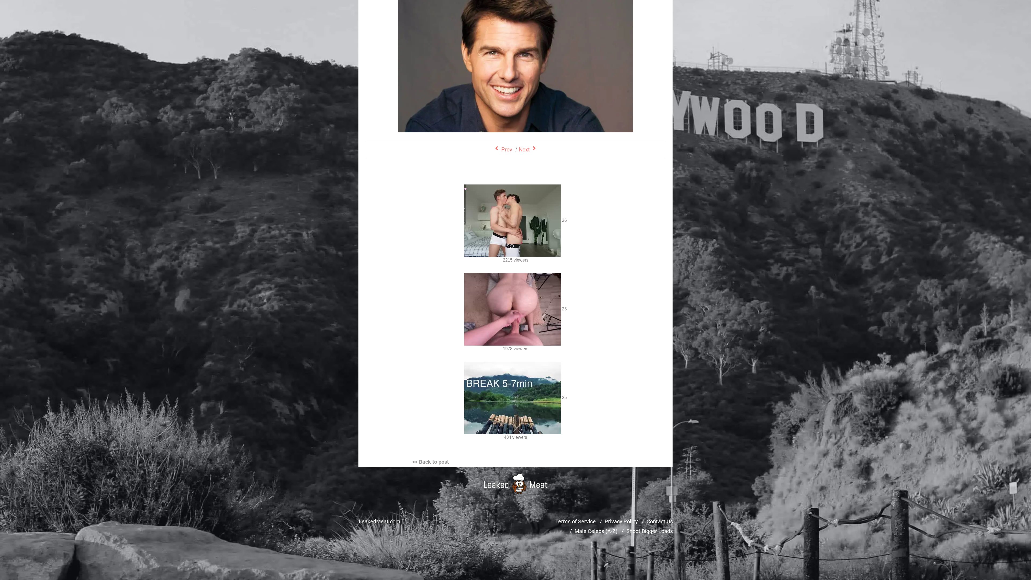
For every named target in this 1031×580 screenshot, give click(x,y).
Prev (507, 149)
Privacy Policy (621, 521)
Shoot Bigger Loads (649, 531)
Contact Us (660, 521)
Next (524, 149)
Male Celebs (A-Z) (596, 531)
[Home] (516, 483)
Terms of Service (575, 521)
